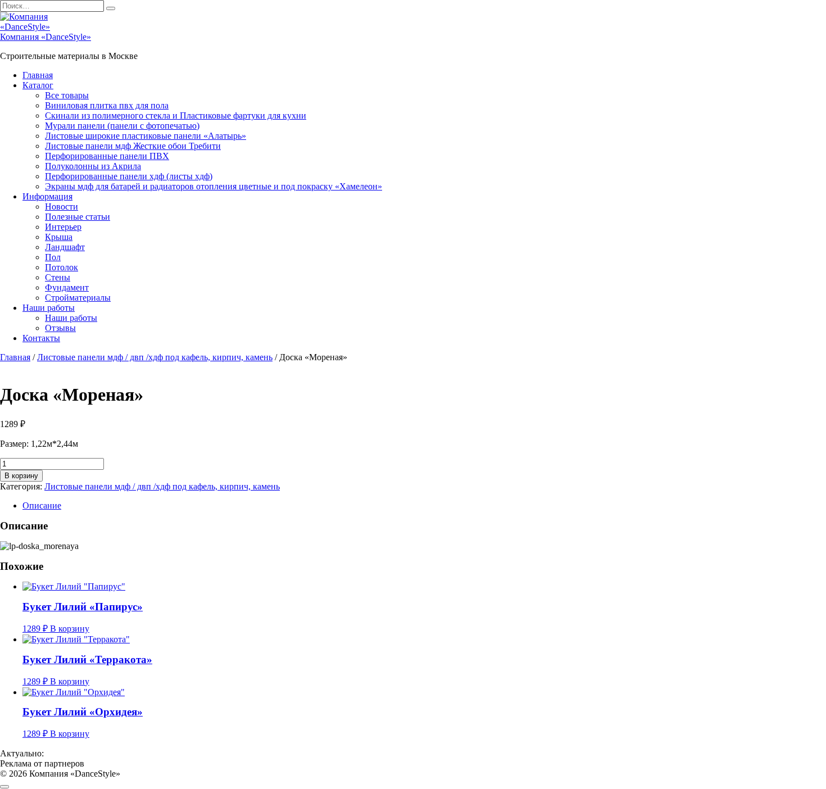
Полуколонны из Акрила (93, 166)
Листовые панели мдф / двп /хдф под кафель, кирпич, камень (155, 357)
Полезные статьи (77, 216)
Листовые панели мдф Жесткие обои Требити (133, 146)
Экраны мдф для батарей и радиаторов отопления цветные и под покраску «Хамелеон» (213, 186)
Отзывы (60, 328)
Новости (61, 206)
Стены (57, 277)
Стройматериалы (78, 297)
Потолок (61, 267)
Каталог (37, 85)
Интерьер (63, 227)
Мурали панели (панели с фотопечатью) (122, 125)
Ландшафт (65, 247)
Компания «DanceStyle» (45, 37)
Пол (53, 257)
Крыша (58, 237)
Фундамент (67, 287)
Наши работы (48, 307)
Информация (47, 196)
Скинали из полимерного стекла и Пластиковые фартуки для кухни (175, 115)
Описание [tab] (41, 505)
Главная (37, 75)
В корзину (21, 475)
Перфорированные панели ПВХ (107, 156)
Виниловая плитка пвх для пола (107, 105)
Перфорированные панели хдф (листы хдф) (128, 176)
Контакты (41, 338)
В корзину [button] (69, 628)
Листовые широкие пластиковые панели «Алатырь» (145, 135)
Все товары (67, 95)
